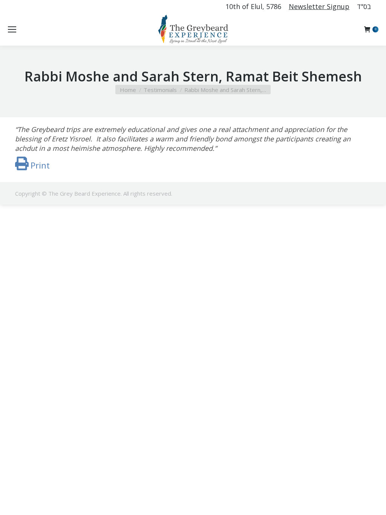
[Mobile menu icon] (12, 29)
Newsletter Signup (319, 6)
